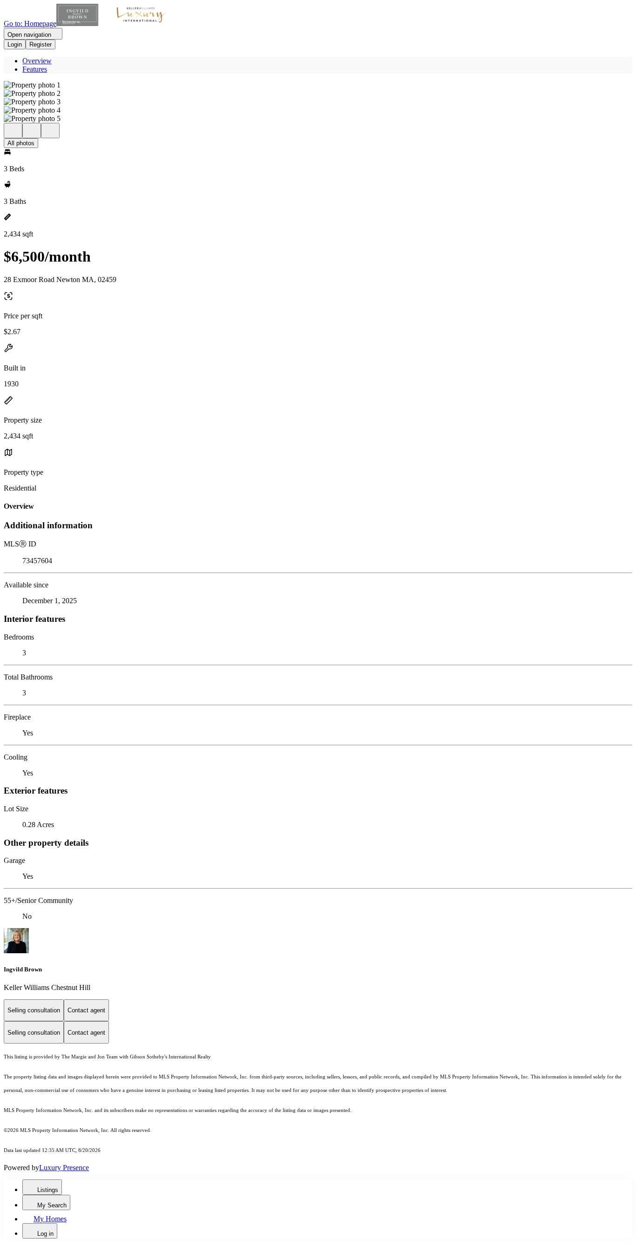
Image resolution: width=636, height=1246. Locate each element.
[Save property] (31, 130)
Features (34, 69)
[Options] (13, 130)
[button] (318, 85)
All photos (20, 143)
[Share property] (50, 130)
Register (40, 44)
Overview (37, 61)
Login (14, 44)
